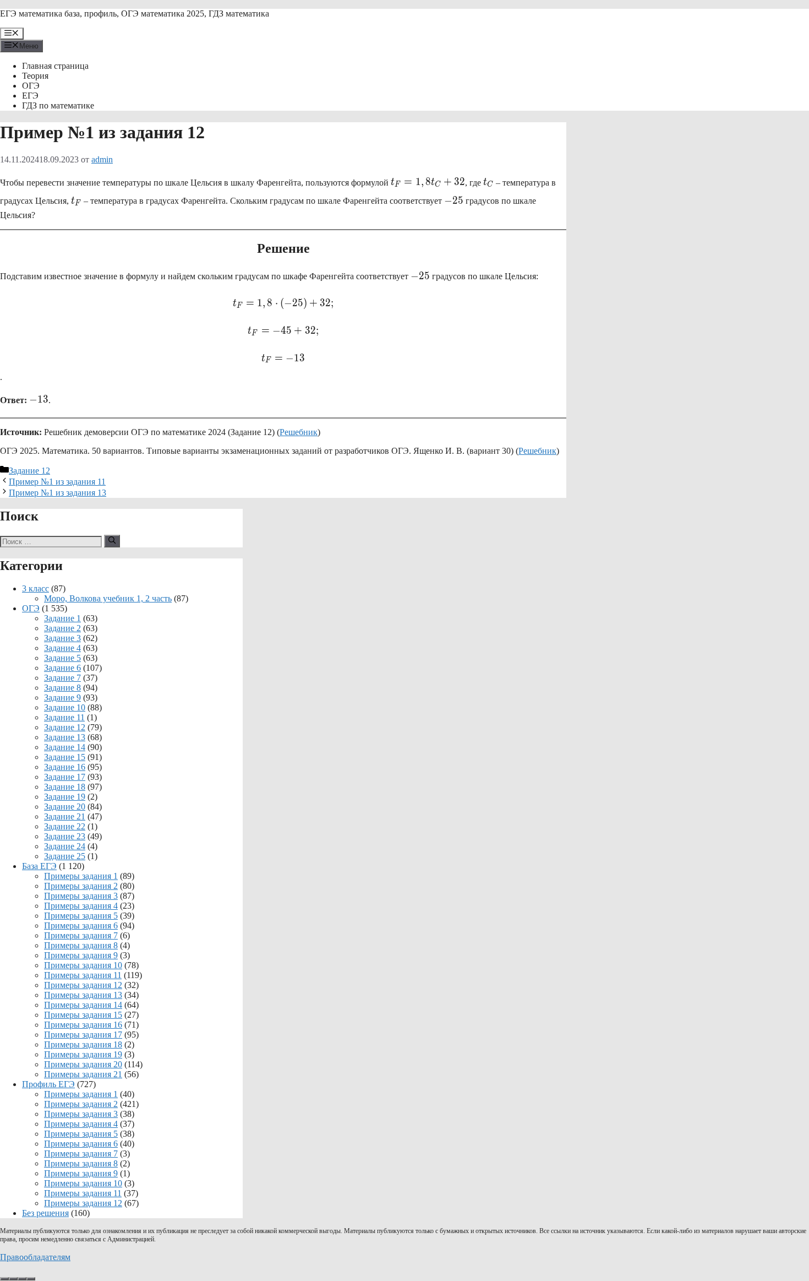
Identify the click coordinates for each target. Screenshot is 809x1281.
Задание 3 (62, 638)
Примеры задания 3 (81, 895)
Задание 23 (64, 836)
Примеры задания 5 (81, 915)
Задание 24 (64, 846)
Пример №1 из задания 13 (57, 492)
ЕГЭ (30, 95)
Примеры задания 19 (83, 1054)
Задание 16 (64, 767)
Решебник (299, 432)
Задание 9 (62, 697)
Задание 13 (64, 737)
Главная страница (55, 65)
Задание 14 (64, 747)
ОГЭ (31, 85)
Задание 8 (62, 687)
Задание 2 (62, 628)
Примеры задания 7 (81, 935)
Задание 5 (62, 658)
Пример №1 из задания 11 (57, 481)
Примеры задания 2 (81, 886)
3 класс (35, 588)
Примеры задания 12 (83, 985)
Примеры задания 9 (81, 955)
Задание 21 (64, 816)
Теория (35, 75)
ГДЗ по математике (58, 105)
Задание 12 (29, 470)
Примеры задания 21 (83, 1074)
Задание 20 (64, 806)
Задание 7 (62, 677)
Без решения (45, 1213)
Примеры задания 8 (81, 945)
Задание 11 (64, 717)
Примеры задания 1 (81, 876)
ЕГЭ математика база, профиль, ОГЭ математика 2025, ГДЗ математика (134, 13)
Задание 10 (64, 707)
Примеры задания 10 (83, 965)
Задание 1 (62, 618)
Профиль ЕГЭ (48, 1084)
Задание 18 (64, 786)
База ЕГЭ (39, 866)
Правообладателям (35, 1257)
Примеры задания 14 (83, 1004)
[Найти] (112, 541)
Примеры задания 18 (83, 1044)
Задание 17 (64, 776)
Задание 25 (64, 856)
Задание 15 (64, 757)
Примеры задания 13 (83, 995)
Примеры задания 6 (81, 925)
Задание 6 (62, 667)
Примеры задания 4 (81, 905)
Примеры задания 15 (83, 1014)
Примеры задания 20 (83, 1064)
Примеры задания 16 (83, 1024)
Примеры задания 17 (83, 1034)
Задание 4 (62, 648)
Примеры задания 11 (83, 975)
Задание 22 (64, 826)
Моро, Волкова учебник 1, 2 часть (108, 598)
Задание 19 (64, 796)
